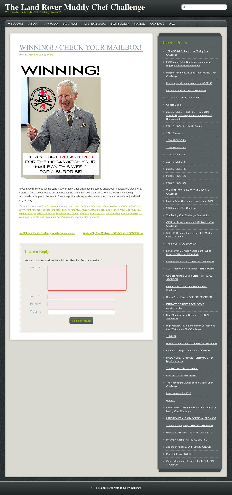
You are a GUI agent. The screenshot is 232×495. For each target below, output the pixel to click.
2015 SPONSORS (176, 154)
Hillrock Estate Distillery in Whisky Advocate (47, 233)
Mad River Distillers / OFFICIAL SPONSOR (189, 432)
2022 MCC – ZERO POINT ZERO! (184, 97)
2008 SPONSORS (176, 176)
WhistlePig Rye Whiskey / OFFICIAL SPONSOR (113, 233)
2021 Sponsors (174, 133)
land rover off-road (115, 210)
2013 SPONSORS (176, 168)
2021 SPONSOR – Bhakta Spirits (184, 126)
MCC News (70, 23)
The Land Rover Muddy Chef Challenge (75, 7)
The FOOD (51, 23)
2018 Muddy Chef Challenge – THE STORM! (190, 268)
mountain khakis (129, 213)
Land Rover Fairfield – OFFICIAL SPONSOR (190, 261)
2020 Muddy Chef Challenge (181, 208)
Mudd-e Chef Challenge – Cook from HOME (190, 201)
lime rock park (97, 213)
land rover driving (100, 206)
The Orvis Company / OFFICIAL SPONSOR (189, 425)
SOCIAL (139, 23)
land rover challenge (79, 206)
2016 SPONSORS (176, 147)
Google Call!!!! (174, 104)
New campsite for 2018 (178, 393)
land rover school (46, 213)
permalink (94, 217)
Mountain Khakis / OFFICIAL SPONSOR (187, 439)
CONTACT (157, 23)
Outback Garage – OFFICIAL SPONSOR (188, 350)
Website (35, 311)
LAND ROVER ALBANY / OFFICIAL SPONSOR (191, 418)
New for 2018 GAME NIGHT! (181, 375)
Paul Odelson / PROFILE (179, 454)
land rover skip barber (67, 213)
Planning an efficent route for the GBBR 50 (189, 83)
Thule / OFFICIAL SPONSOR (182, 243)
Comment (38, 267)
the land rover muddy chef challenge (54, 217)
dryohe (50, 55)
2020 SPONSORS (176, 183)
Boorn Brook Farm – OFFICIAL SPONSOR (189, 297)
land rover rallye (27, 213)
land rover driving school (123, 206)
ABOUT (33, 23)
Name (35, 296)
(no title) (170, 400)
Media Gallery (120, 23)
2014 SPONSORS (176, 161)
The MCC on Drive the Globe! (182, 368)
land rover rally (133, 210)
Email (35, 304)
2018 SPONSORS (176, 140)
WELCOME (15, 23)
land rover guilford (60, 210)
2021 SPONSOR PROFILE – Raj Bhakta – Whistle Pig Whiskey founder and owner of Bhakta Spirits (189, 115)
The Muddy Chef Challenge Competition (187, 215)
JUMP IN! (171, 336)
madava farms (113, 213)
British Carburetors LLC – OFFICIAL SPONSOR (191, 343)
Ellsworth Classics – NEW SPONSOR (186, 90)
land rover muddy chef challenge (87, 210)
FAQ (172, 23)
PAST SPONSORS (94, 23)
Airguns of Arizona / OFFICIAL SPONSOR (188, 446)
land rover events (41, 210)
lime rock (84, 213)
